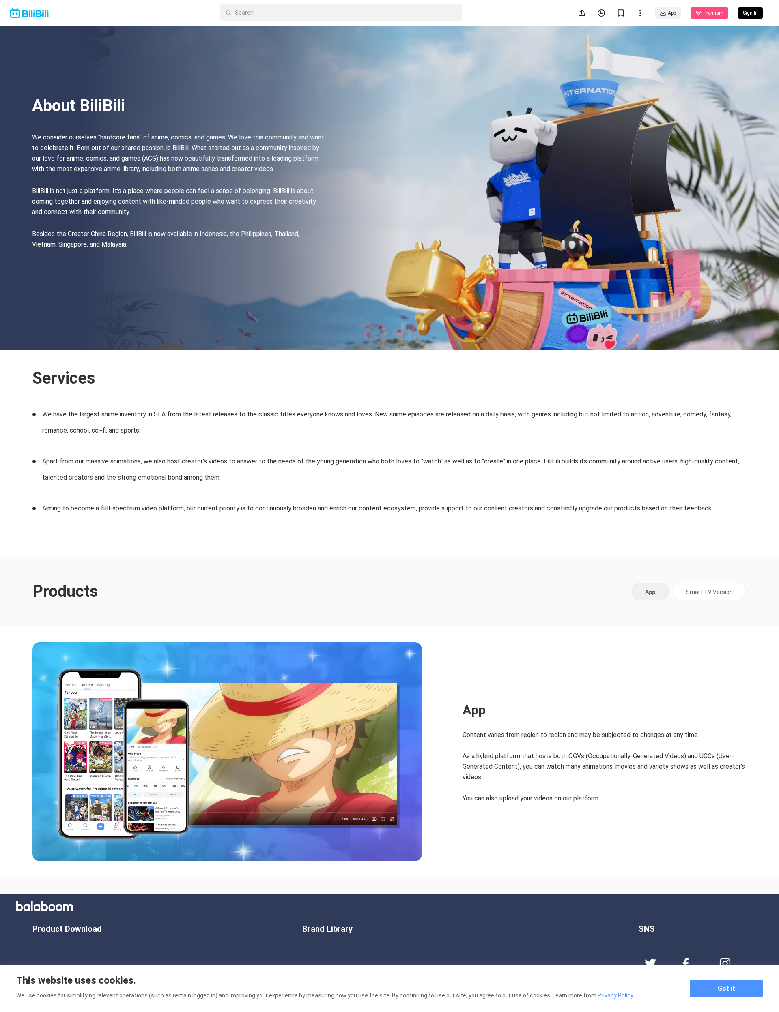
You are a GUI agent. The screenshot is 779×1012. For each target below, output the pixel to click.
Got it (726, 988)
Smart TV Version (709, 592)
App (672, 13)
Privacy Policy (615, 995)
